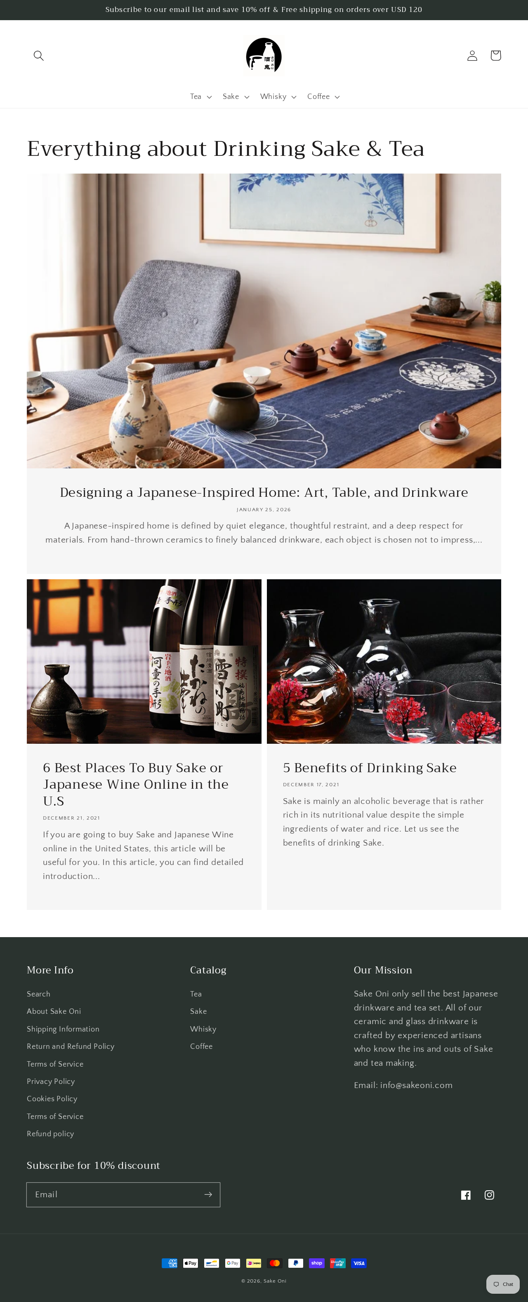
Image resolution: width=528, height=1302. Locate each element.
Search (39, 994)
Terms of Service (55, 1064)
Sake (198, 1012)
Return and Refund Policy (71, 1047)
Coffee (201, 1047)
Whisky (203, 1029)
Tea (196, 994)
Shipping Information (63, 1029)
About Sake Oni (54, 1012)
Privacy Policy (51, 1082)
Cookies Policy (52, 1099)
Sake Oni (275, 1281)
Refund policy (50, 1134)
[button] (38, 55)
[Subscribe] (208, 1194)
